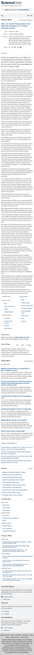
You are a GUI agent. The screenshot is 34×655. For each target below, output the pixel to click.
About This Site (5, 635)
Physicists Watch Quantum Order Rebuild (14, 485)
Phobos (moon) (25, 303)
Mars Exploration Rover (26, 312)
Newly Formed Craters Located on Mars (13, 431)
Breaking (4, 468)
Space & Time (6, 300)
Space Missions (8, 312)
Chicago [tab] (29, 345)
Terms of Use (24, 637)
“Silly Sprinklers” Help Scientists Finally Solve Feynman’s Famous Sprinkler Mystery (15, 565)
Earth (22, 300)
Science (23, 321)
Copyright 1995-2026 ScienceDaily (12, 640)
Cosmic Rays (6, 508)
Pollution (6, 326)
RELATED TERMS (23, 296)
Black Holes (5, 505)
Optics (4, 521)
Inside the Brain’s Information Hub (11, 487)
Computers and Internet (8, 531)
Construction (5, 515)
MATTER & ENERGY (5, 513)
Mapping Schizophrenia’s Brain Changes (13, 472)
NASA (6, 309)
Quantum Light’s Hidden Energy (11, 492)
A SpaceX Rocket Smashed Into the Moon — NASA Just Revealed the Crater (16, 542)
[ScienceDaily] (11, 3)
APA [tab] (22, 345)
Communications (7, 528)
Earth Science (8, 328)
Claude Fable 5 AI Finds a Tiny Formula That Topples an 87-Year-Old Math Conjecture (17, 579)
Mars (5, 303)
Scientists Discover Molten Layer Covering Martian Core (16, 397)
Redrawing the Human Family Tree (12, 475)
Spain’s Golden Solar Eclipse (10, 482)
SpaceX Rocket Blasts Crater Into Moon (13, 480)
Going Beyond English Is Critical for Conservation (16, 409)
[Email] (20, 47)
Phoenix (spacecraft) (27, 305)
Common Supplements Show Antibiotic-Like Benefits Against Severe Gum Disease (16, 461)
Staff (12, 635)
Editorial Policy (15, 637)
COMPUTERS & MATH (6, 523)
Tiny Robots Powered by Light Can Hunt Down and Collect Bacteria (16, 571)
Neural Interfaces (7, 526)
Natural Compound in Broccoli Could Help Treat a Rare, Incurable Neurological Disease (16, 457)
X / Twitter (6, 614)
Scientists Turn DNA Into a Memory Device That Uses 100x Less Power (17, 575)
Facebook (6, 611)
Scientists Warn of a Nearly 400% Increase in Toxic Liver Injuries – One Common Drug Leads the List (17, 448)
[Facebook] (10, 47)
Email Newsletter (8, 597)
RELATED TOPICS (6, 296)
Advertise (25, 635)
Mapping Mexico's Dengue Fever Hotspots (14, 420)
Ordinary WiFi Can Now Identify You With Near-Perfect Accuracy (17, 557)
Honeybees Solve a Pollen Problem (12, 495)
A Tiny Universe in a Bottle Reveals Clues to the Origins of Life (15, 561)
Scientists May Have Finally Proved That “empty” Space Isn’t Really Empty (16, 546)
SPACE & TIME (4, 502)
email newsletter (24, 10)
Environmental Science (8, 322)
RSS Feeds (7, 599)
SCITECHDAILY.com (12, 443)
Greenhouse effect (26, 308)
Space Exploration (9, 306)
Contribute (18, 635)
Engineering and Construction (10, 518)
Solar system (25, 316)
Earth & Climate (6, 315)
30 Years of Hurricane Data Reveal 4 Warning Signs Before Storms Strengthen (15, 452)
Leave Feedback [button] (8, 628)
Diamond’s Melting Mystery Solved (12, 477)
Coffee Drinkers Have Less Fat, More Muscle (14, 490)
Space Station (6, 510)
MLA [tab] (17, 345)
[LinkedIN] (18, 47)
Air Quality (7, 318)
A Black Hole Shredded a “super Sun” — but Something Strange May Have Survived (14, 550)
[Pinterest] (15, 47)
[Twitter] (12, 47)
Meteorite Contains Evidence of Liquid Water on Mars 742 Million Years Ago (15, 369)
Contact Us (7, 630)
